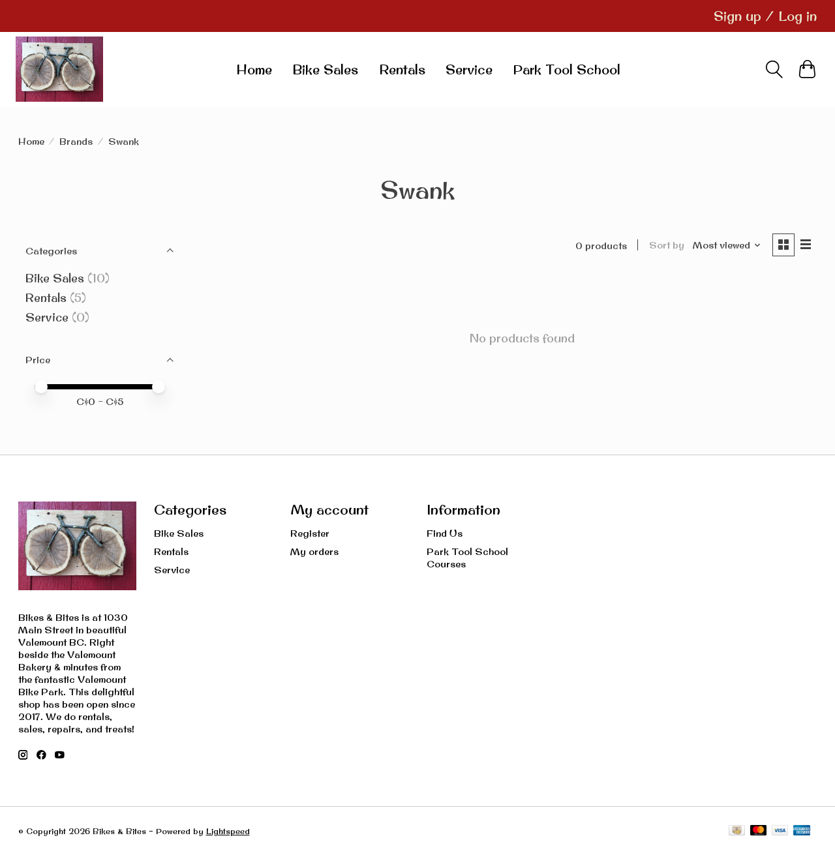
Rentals (402, 69)
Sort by (666, 245)
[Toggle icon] (774, 69)
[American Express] (801, 831)
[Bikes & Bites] (59, 69)
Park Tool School (566, 69)
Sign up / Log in (765, 16)
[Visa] (780, 831)
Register (309, 533)
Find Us (445, 533)
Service (469, 69)
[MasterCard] (758, 831)
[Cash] (737, 831)
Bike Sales (325, 69)
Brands (76, 141)
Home (254, 69)
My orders (314, 551)
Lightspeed (228, 831)
